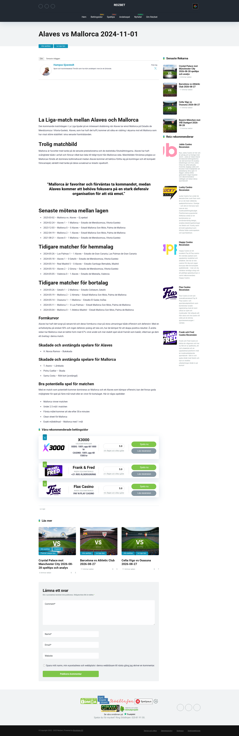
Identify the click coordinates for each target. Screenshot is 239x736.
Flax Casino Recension (184, 288)
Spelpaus (180, 731)
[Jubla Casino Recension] (170, 156)
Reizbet (119, 4)
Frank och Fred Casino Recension (188, 333)
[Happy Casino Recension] (170, 254)
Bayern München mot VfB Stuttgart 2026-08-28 (189, 123)
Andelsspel (124, 17)
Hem (84, 17)
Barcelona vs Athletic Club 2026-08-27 (189, 85)
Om (41, 59)
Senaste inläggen (53, 59)
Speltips (111, 17)
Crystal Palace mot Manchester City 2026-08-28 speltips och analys (56, 564)
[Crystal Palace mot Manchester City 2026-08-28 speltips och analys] (57, 541)
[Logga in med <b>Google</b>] (195, 6)
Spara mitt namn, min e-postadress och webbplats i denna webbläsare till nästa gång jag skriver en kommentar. (100, 665)
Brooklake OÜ (78, 730)
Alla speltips (45, 46)
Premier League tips (48, 553)
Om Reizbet (151, 17)
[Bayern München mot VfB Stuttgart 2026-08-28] (170, 131)
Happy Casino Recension (186, 243)
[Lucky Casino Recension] (170, 199)
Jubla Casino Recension (185, 145)
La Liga (42, 509)
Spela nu (144, 444)
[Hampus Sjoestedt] (45, 75)
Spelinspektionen (194, 731)
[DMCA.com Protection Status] (89, 703)
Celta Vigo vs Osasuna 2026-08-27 (136, 562)
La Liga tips (61, 46)
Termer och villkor (150, 731)
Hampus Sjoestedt (64, 64)
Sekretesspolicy (166, 731)
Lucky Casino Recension (185, 188)
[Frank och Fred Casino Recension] (53, 475)
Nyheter (138, 17)
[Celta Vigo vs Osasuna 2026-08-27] (140, 541)
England (57, 549)
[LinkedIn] (53, 6)
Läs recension (144, 451)
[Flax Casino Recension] (53, 494)
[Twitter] (41, 6)
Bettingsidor (96, 17)
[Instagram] (47, 6)
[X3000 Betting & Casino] (54, 451)
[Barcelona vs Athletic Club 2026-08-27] (98, 541)
